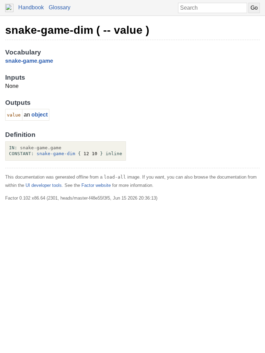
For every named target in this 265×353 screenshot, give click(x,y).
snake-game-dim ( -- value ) (77, 30)
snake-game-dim (56, 153)
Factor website (96, 185)
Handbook (31, 7)
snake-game (21, 61)
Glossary (59, 7)
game (46, 61)
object (39, 115)
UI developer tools (44, 185)
